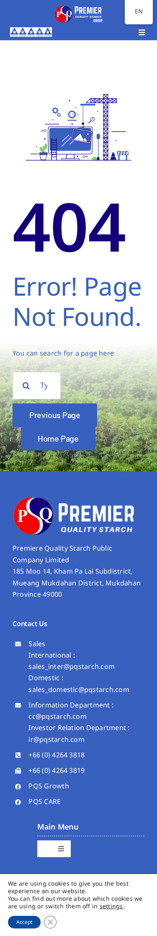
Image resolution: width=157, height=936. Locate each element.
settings (111, 906)
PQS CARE (44, 802)
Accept (24, 922)
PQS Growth (48, 786)
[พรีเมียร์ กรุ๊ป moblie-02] (78, 8)
